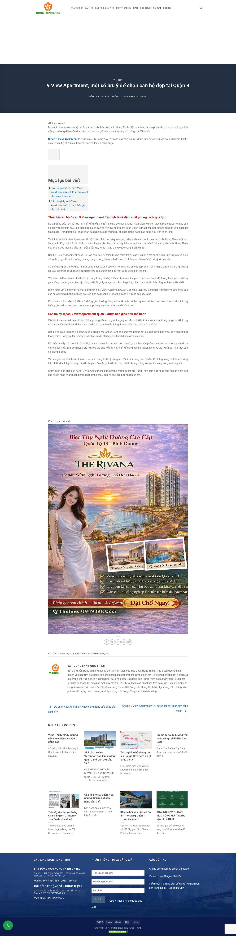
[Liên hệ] (8, 925)
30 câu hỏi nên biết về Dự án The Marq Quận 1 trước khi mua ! (135, 816)
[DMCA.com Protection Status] (118, 931)
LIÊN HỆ (167, 8)
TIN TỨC (157, 8)
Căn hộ (89, 8)
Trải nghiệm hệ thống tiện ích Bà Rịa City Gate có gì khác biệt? (135, 756)
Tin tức (118, 80)
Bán (135, 8)
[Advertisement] (118, 40)
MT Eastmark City (174, 887)
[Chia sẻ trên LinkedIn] (129, 642)
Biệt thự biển (123, 8)
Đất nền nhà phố (104, 8)
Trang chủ (77, 8)
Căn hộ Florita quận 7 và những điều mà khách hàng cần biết (99, 798)
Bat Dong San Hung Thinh (132, 96)
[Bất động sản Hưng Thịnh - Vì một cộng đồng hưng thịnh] (50, 8)
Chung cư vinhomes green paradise (169, 868)
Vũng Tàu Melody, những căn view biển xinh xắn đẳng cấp (63, 738)
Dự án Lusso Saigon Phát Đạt (165, 876)
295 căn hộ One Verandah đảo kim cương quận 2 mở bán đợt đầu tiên (99, 758)
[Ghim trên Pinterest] (124, 642)
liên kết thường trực (100, 653)
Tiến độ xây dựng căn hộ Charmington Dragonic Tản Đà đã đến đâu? (62, 816)
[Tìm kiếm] (201, 8)
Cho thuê (145, 8)
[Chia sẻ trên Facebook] (106, 642)
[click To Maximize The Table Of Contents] (54, 154)
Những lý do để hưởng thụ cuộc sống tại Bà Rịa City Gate (172, 738)
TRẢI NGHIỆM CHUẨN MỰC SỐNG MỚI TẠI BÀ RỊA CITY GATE (171, 816)
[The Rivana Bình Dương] (118, 528)
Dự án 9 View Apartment (63, 139)
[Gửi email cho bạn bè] (118, 642)
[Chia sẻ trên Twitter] (112, 642)
